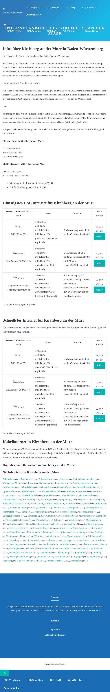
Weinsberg (14, 540)
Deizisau (30, 548)
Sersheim (83, 540)
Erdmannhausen (46, 479)
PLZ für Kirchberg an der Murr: (24, 187)
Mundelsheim (68, 495)
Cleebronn (88, 544)
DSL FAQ (70, 7)
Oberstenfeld (63, 487)
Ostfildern (81, 548)
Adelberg (97, 552)
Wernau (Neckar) (55, 560)
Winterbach (41, 520)
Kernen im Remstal (44, 512)
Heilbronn (51, 540)
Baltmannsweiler (96, 536)
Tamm (24, 512)
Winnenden (45, 487)
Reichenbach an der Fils (20, 552)
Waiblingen (46, 499)
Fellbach (41, 507)
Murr (30, 483)
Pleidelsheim (28, 491)
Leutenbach (60, 483)
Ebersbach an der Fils (29, 560)
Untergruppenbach (12, 516)
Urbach (23, 536)
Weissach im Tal (29, 495)
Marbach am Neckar (12, 483)
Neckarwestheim (68, 512)
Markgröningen (93, 520)
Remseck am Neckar (86, 487)
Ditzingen (67, 540)
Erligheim (14, 524)
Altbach (32, 544)
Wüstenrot (74, 520)
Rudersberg (101, 503)
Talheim (58, 520)
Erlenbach (46, 548)
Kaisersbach (66, 532)
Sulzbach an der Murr (13, 503)
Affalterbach (9, 479)
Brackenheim (49, 544)
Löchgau (24, 520)
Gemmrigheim (92, 507)
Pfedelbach (95, 556)
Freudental (48, 532)
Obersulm (14, 532)
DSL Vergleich (32, 7)
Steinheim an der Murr (84, 479)
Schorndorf (96, 528)
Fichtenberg (63, 552)
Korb (11, 495)
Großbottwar (9, 487)
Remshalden (8, 512)
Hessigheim (28, 499)
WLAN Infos (88, 7)
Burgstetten (26, 479)
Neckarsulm (76, 560)
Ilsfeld (96, 499)
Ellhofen (38, 536)
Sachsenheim (70, 524)
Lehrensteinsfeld (17, 528)
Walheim (57, 507)
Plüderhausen (69, 544)
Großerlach (66, 516)
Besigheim (73, 507)
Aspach (63, 479)
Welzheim (54, 536)
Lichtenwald (33, 540)
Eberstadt (98, 548)
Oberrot (103, 544)
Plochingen (64, 548)
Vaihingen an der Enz (19, 556)
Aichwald (60, 528)
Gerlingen (14, 548)
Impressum (55, 629)
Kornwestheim (51, 503)
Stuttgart (83, 532)
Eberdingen (59, 556)
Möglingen (88, 512)
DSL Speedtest (52, 7)
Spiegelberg (65, 499)
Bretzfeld (81, 552)
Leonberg (7, 560)
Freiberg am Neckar (76, 491)
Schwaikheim (27, 487)
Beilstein (97, 491)
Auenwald (87, 495)
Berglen (81, 499)
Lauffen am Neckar (47, 524)
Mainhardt (31, 532)
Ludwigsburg (9, 499)
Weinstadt (70, 503)
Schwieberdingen (41, 528)
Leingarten (42, 556)
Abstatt (33, 503)
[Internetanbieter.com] (14, 26)
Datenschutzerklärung (55, 635)
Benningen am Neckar (83, 483)
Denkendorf (45, 552)
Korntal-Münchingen (93, 524)
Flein (28, 524)
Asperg (85, 503)
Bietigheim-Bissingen (19, 507)
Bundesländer (32, 15)
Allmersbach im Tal (50, 491)
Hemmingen (15, 544)
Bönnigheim (78, 528)
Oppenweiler (9, 491)
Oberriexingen (73, 536)
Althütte (50, 516)
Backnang (44, 483)
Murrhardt (84, 516)
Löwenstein (33, 516)
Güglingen (78, 556)
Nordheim (100, 540)
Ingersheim (49, 495)
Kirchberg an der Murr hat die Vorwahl (28, 183)
